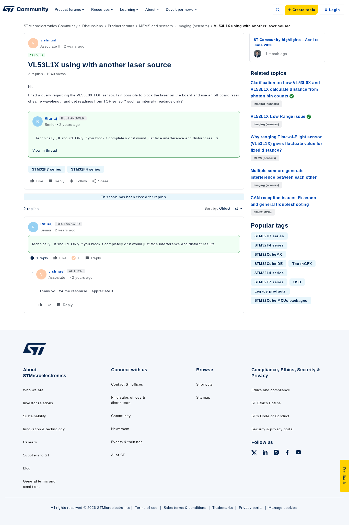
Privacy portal (251, 507)
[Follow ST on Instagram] (276, 453)
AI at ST (118, 455)
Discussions (92, 26)
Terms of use (146, 507)
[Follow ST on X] (254, 453)
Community (121, 416)
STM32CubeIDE (268, 264)
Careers (30, 442)
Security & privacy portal (272, 429)
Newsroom (120, 429)
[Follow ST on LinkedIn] (265, 453)
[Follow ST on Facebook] (287, 453)
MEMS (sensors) (265, 158)
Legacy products (270, 291)
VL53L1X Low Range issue (278, 116)
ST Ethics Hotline (266, 403)
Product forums (121, 26)
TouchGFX (302, 264)
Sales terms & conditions (185, 507)
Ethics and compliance (270, 390)
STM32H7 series (269, 236)
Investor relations (38, 403)
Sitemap (203, 397)
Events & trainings (127, 442)
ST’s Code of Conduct (270, 416)
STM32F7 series (46, 169)
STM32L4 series (269, 273)
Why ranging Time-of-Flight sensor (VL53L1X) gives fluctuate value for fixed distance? (286, 143)
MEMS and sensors (156, 26)
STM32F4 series (85, 169)
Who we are (33, 390)
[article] (134, 241)
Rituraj (51, 118)
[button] (301, 10)
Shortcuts (204, 384)
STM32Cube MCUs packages (280, 300)
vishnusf (48, 40)
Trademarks (222, 507)
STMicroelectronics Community (50, 26)
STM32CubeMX (268, 254)
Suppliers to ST (36, 455)
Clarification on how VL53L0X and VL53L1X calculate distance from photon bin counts (285, 89)
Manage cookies (283, 507)
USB (297, 282)
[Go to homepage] (57, 355)
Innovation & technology (44, 429)
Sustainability (34, 416)
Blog (27, 468)
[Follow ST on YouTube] (298, 453)
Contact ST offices (127, 384)
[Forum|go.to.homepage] (26, 9)
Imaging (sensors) (193, 26)
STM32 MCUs (263, 212)
